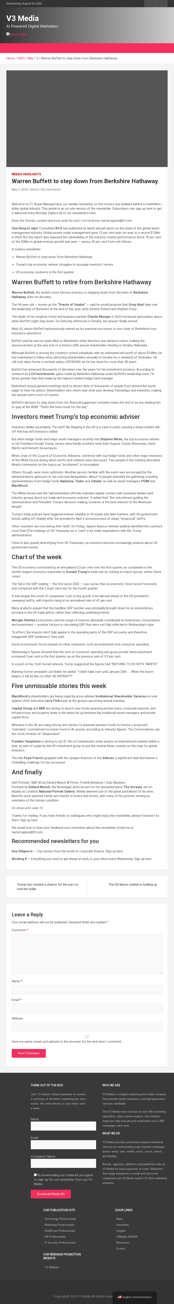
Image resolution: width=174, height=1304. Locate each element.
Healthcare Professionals (60, 1230)
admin (34, 189)
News (119, 1218)
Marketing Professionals (59, 1224)
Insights (121, 1230)
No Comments (51, 189)
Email (16, 1000)
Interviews (122, 1224)
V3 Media (22, 18)
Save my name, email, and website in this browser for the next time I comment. (67, 1041)
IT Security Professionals (60, 1242)
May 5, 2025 (20, 189)
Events (120, 1248)
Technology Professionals (60, 1218)
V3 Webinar (52, 1267)
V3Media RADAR (127, 1236)
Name (17, 981)
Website (17, 1018)
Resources (122, 1242)
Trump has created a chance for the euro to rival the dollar (47, 887)
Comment (20, 930)
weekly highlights (26, 174)
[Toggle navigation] (11, 48)
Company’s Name (43, 1156)
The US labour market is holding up (133, 884)
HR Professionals (55, 1236)
